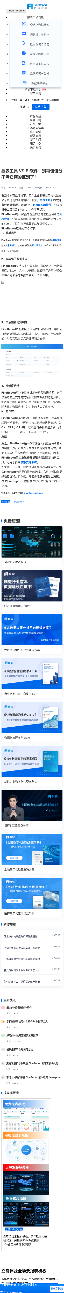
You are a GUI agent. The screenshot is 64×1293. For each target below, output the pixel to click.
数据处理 (57, 240)
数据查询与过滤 (39, 44)
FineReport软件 (41, 205)
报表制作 (12, 245)
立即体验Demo (14, 1229)
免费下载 (40, 107)
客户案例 (35, 93)
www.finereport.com (33, 492)
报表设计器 (37, 245)
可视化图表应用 (39, 54)
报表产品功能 (35, 17)
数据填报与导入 (39, 64)
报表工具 (45, 200)
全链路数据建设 (39, 25)
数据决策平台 (39, 83)
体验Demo (19, 501)
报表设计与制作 (39, 34)
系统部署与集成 (39, 73)
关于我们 (35, 147)
